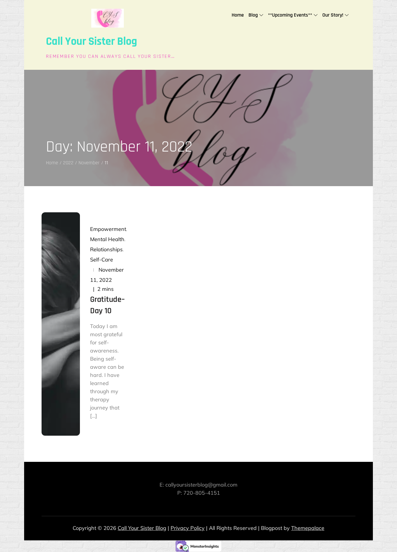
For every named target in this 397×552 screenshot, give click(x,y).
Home (238, 15)
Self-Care (101, 259)
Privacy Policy (188, 528)
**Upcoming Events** (290, 15)
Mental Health (107, 239)
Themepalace (307, 528)
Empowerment (108, 229)
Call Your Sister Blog (91, 42)
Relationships (106, 249)
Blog (253, 15)
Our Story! (332, 15)
